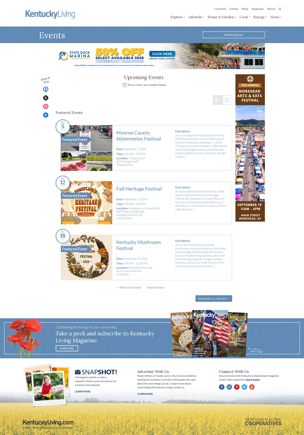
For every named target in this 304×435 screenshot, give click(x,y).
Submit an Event (233, 34)
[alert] (144, 85)
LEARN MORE (145, 393)
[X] (46, 98)
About (271, 8)
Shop (245, 8)
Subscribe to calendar (212, 298)
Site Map (67, 427)
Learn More (83, 391)
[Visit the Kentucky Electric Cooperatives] (263, 421)
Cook (244, 17)
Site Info (55, 427)
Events (234, 8)
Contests (220, 8)
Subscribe (67, 348)
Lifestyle (195, 17)
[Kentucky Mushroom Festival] (86, 257)
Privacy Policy (40, 427)
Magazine (258, 8)
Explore (177, 17)
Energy (259, 17)
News (274, 17)
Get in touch (253, 379)
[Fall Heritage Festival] (86, 202)
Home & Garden (221, 17)
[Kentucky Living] (51, 14)
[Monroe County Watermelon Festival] (86, 148)
